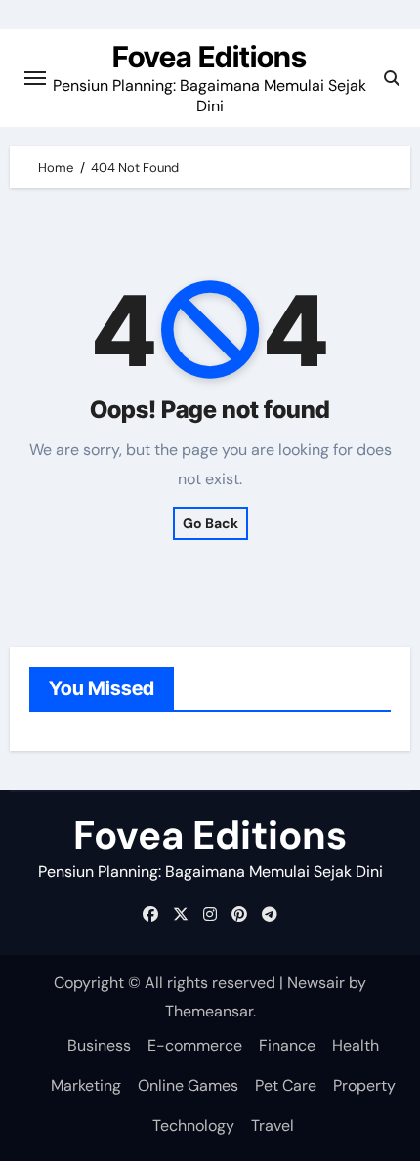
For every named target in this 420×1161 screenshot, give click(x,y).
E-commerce (194, 1045)
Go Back (210, 523)
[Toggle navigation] (35, 78)
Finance (287, 1045)
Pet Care (285, 1085)
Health (355, 1045)
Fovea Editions (209, 56)
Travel (272, 1125)
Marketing (86, 1085)
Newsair (316, 983)
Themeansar (209, 1011)
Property (364, 1085)
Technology (193, 1125)
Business (99, 1045)
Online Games (188, 1085)
